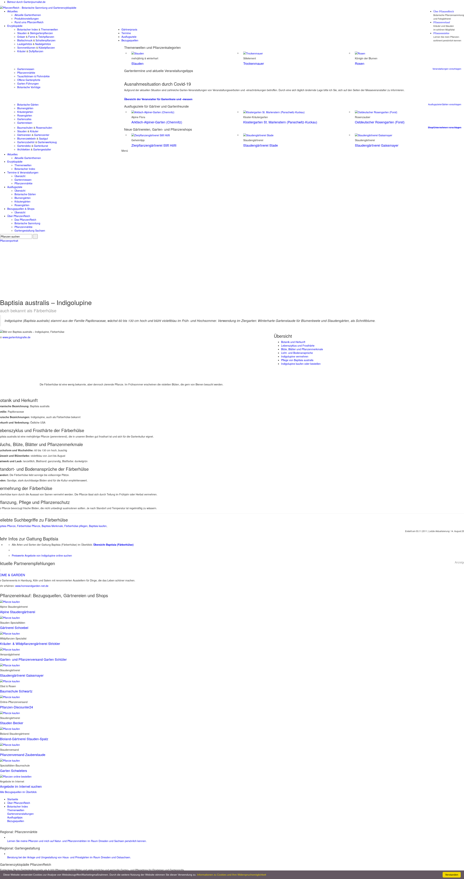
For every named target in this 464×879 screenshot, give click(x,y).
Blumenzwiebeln (26, 138)
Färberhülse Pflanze (28, 526)
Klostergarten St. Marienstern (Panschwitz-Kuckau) (280, 122)
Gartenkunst (41, 146)
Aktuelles (12, 11)
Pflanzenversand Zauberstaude (22, 754)
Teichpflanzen (46, 36)
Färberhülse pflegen (76, 526)
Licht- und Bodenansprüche (297, 353)
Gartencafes (24, 119)
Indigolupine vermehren (294, 356)
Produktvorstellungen (26, 18)
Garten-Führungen (28, 83)
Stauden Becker (11, 722)
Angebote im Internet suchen (21, 786)
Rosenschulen (44, 127)
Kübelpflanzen (47, 47)
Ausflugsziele (128, 36)
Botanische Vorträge (28, 87)
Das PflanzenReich (25, 219)
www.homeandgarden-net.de (31, 586)
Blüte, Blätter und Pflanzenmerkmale (302, 349)
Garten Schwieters (13, 770)
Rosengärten (24, 115)
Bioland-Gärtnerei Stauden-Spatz (24, 738)
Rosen (359, 63)
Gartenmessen (25, 69)
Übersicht (19, 176)
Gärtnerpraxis (129, 29)
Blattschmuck (24, 40)
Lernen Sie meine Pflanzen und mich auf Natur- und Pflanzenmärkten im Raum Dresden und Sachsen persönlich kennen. (77, 841)
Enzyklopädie (14, 26)
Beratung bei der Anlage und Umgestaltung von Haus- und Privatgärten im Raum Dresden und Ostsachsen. (69, 857)
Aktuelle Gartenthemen (27, 15)
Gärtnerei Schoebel (14, 627)
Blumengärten (25, 108)
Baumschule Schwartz (16, 691)
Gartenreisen (24, 122)
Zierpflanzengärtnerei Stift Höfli (153, 145)
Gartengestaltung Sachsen (29, 230)
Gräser (21, 36)
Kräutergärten (25, 112)
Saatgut (43, 138)
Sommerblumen (26, 47)
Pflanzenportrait (9, 240)
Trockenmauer (253, 63)
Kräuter (21, 51)
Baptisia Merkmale (52, 526)
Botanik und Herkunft (293, 342)
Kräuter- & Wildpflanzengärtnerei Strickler (30, 643)
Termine (126, 33)
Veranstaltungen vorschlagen (446, 68)
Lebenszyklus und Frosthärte (297, 345)
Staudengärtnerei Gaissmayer (376, 145)
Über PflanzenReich (443, 11)
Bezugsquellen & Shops (20, 208)
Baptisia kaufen (98, 526)
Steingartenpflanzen (41, 33)
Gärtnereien (24, 135)
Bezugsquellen (129, 40)
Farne (31, 36)
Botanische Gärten (28, 104)
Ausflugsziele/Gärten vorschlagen (444, 104)
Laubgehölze (24, 44)
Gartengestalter (42, 149)
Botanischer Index (27, 29)
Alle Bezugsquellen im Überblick (18, 792)
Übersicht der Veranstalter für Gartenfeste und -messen (158, 99)
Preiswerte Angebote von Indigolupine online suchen (42, 555)
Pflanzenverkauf (441, 22)
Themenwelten (49, 29)
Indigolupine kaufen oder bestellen (301, 363)
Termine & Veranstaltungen (22, 172)
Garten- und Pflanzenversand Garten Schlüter (33, 659)
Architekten (23, 149)
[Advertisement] (232, 269)
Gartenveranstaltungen (20, 813)
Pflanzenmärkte (441, 33)
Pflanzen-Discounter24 (16, 707)
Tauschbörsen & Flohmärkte (33, 76)
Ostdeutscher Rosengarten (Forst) (380, 122)
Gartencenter (41, 135)
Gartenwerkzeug (47, 142)
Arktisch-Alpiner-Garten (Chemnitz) (156, 122)
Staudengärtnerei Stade (260, 145)
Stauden (22, 33)
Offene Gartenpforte (28, 80)
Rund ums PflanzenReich (29, 22)
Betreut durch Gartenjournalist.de (26, 2)
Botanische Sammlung (27, 223)
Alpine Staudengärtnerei (17, 611)
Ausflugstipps (14, 817)
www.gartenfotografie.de (16, 337)
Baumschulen (25, 127)
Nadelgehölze (43, 44)
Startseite (12, 799)
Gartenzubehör (26, 142)
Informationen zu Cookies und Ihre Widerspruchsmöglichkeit (231, 874)
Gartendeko (24, 146)
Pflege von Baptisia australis (297, 360)
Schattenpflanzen (45, 40)
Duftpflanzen (36, 51)
